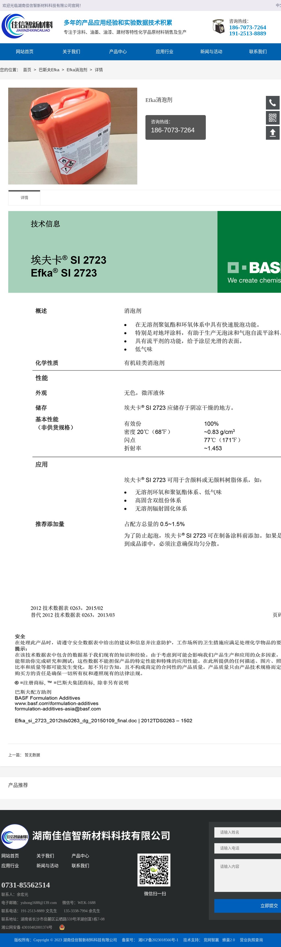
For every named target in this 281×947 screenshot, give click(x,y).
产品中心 (80, 856)
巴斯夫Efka (49, 69)
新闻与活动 (47, 865)
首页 (27, 69)
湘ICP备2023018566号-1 (158, 940)
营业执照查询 (251, 940)
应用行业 (10, 865)
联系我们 (80, 865)
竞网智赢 (211, 940)
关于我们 (45, 856)
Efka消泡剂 (77, 69)
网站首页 (10, 856)
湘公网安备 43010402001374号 (26, 927)
